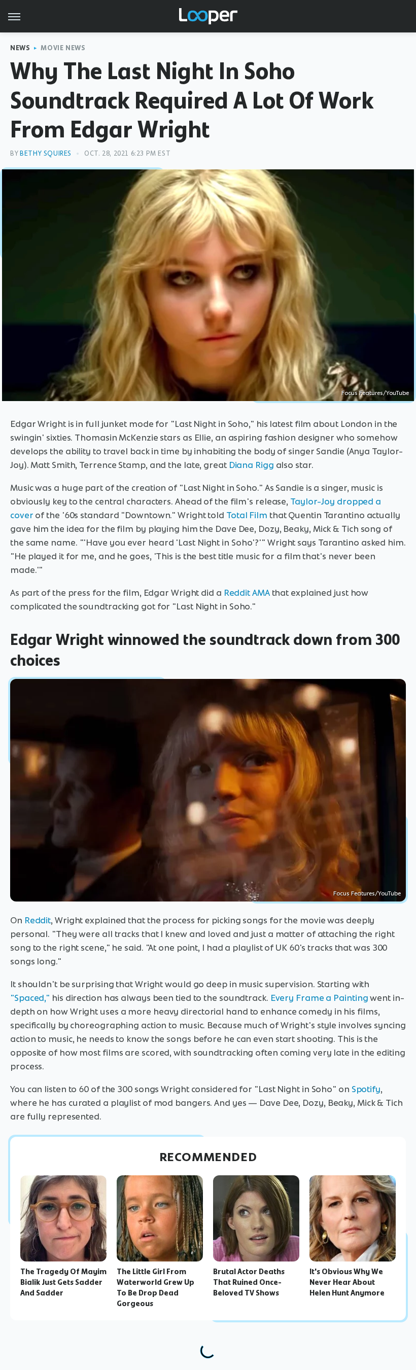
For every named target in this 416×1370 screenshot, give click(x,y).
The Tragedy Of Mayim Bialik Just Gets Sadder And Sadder (63, 1282)
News (20, 48)
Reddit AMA (247, 593)
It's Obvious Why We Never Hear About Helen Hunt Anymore (347, 1282)
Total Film (246, 515)
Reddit (37, 920)
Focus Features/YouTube (375, 393)
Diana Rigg (251, 465)
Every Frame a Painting (319, 998)
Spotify (366, 1089)
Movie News (63, 48)
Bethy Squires (46, 153)
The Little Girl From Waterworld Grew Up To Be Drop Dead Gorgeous (155, 1287)
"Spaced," (30, 998)
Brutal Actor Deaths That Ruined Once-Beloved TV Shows (249, 1282)
